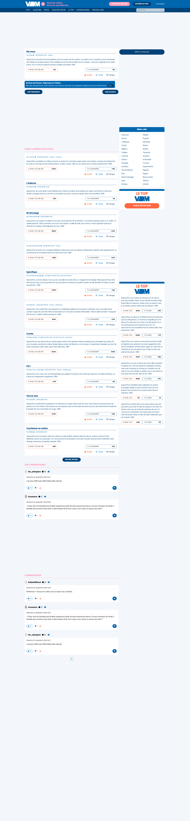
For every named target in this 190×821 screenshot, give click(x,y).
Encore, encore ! (71, 459)
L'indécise (31, 183)
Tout (28, 10)
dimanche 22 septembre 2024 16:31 (38, 477)
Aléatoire (37, 10)
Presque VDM (98, 10)
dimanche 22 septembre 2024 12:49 (38, 588)
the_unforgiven (34, 472)
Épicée (46, 10)
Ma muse (30, 52)
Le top (71, 10)
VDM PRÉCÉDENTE (33, 92)
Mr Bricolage (32, 213)
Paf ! (28, 366)
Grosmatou (33, 497)
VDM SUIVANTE (110, 92)
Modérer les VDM (141, 4)
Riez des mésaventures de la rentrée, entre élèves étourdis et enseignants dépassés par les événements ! (69, 84)
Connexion (160, 4)
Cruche (29, 334)
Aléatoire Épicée (59, 10)
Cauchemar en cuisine (37, 428)
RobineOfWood (34, 582)
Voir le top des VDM (142, 206)
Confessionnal (83, 10)
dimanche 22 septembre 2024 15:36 (38, 502)
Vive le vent (32, 396)
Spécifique (31, 272)
